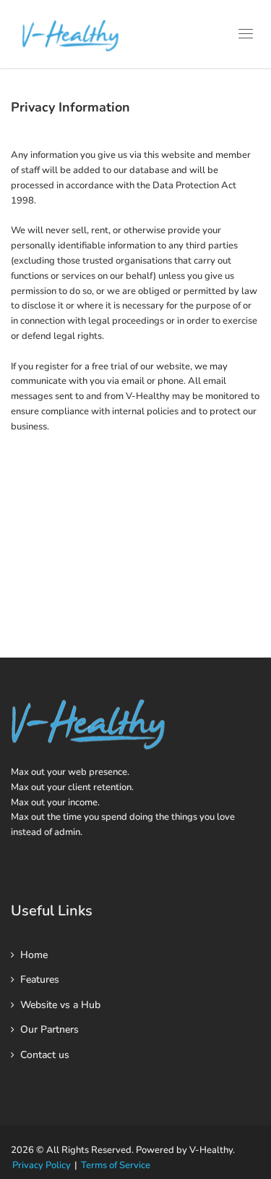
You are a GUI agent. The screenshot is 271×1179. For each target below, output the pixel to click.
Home (34, 955)
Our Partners (49, 1029)
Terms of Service (115, 1165)
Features (39, 979)
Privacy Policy (41, 1165)
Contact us (44, 1055)
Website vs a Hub (60, 1005)
